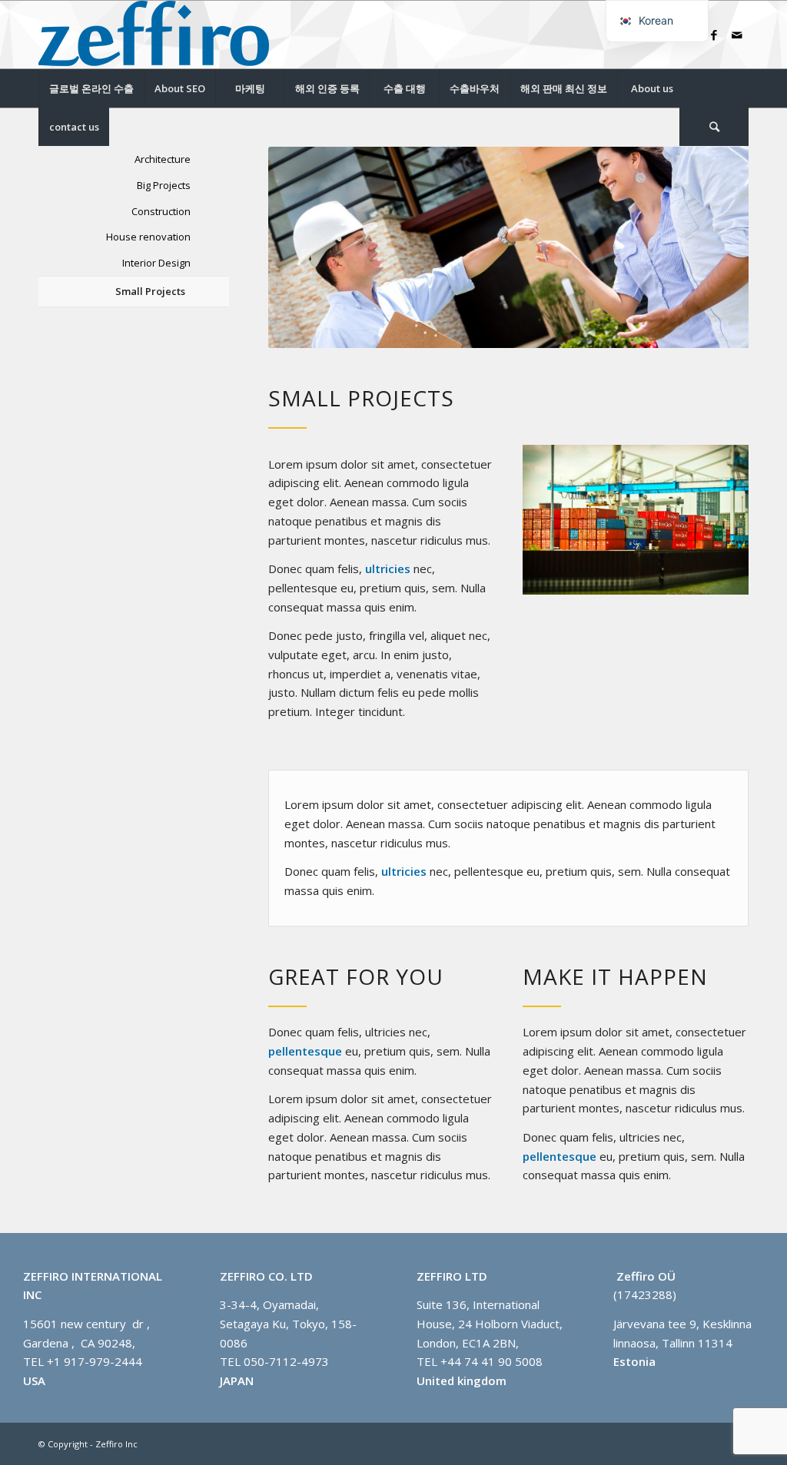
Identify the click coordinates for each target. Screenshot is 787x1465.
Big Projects (164, 185)
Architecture (162, 159)
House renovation (148, 237)
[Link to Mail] (737, 34)
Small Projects (150, 291)
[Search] (714, 127)
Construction (161, 211)
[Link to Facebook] (714, 34)
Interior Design (156, 263)
